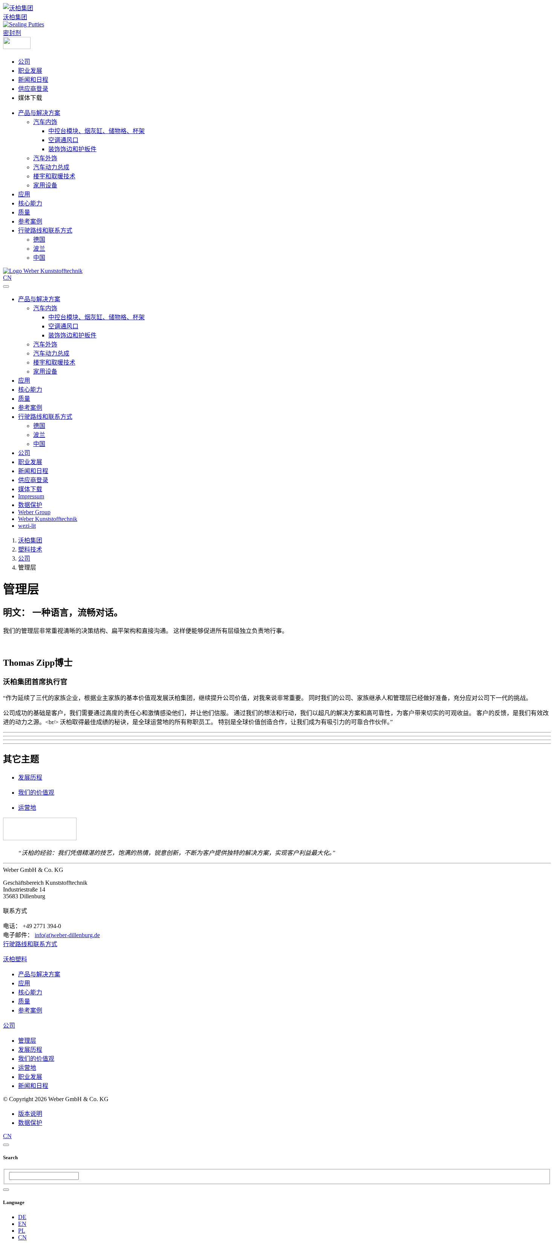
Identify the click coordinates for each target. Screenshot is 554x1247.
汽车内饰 (45, 122)
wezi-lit (27, 525)
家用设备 (45, 185)
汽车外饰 (45, 158)
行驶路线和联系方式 (45, 230)
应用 (24, 194)
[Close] (6, 1145)
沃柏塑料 (15, 959)
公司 (24, 61)
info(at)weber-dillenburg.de (67, 935)
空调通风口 (63, 140)
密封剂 (12, 33)
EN (22, 1224)
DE (22, 1217)
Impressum (31, 496)
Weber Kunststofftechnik (47, 519)
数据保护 (30, 505)
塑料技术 (30, 549)
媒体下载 (30, 489)
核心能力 (30, 203)
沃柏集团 (15, 17)
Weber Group (34, 512)
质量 (24, 212)
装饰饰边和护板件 (72, 149)
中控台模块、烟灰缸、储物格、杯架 (96, 131)
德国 (39, 239)
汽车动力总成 (51, 167)
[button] (17, 47)
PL (21, 1230)
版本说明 (30, 1114)
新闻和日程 (33, 80)
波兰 (39, 248)
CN (22, 1237)
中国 (39, 257)
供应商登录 (33, 89)
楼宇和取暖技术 (54, 176)
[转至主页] (43, 271)
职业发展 (30, 70)
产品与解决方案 (39, 113)
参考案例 (30, 221)
